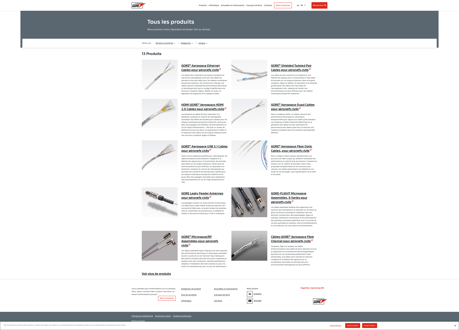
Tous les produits (189, 295)
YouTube (258, 301)
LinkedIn (258, 294)
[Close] (455, 325)
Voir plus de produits (156, 273)
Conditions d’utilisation (182, 316)
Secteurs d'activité (164, 43)
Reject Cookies (352, 325)
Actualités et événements (232, 5)
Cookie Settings (336, 325)
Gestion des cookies (163, 316)
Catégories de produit (191, 289)
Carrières (218, 301)
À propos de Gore (254, 5)
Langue (202, 43)
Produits (203, 5)
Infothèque (186, 301)
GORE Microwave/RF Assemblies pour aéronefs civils (199, 241)
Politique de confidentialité (142, 316)
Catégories (186, 43)
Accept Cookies (369, 325)
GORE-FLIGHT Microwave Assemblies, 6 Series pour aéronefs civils (289, 198)
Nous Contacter (283, 5)
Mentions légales (138, 321)
